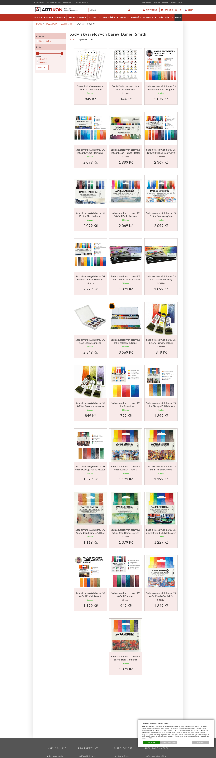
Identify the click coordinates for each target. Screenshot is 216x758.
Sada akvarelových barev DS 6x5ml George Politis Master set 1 (161, 406)
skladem (42, 62)
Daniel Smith (45, 41)
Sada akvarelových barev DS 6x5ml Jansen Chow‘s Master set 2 (161, 469)
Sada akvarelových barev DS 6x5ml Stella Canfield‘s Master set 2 (125, 659)
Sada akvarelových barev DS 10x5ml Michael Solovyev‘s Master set (161, 152)
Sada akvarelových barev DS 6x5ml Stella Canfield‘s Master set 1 (161, 596)
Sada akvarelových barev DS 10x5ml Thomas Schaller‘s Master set (90, 279)
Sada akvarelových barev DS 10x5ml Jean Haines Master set (125, 152)
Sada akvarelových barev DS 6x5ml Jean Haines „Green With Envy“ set (125, 533)
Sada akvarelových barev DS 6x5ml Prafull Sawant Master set (90, 596)
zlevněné (43, 59)
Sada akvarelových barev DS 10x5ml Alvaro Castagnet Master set (161, 89)
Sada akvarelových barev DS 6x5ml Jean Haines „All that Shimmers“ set (90, 533)
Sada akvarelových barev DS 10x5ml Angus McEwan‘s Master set (90, 152)
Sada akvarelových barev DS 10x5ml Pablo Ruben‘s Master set (125, 216)
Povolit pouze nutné (169, 742)
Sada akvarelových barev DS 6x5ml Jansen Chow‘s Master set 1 (125, 469)
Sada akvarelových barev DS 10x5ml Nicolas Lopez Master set (90, 216)
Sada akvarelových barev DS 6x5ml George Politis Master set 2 (90, 469)
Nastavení (200, 742)
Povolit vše (151, 742)
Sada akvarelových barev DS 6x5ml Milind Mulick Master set (161, 533)
